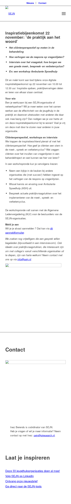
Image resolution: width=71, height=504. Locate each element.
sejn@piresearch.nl (44, 435)
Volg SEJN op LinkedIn (19, 476)
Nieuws (30, 3)
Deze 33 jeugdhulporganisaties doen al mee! (32, 471)
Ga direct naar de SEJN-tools (23, 486)
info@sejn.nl (24, 259)
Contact (42, 3)
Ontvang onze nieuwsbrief (21, 481)
